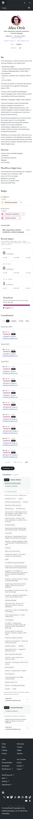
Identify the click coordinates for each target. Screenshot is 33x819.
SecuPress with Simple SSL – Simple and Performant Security (16, 641)
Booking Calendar (10, 525)
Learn (4, 759)
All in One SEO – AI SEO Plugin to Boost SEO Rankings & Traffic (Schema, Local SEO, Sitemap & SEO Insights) (16, 513)
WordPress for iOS (10, 498)
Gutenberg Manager (10, 600)
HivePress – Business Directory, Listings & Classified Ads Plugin (16, 579)
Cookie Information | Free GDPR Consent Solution (14, 678)
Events (19, 762)
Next (26, 462)
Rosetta (25, 502)
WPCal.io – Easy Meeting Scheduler (15, 685)
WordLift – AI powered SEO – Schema (15, 670)
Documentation (7, 762)
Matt (4, 778)
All (7, 321)
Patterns (20, 753)
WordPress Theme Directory (13, 505)
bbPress (5, 781)
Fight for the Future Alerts (12, 551)
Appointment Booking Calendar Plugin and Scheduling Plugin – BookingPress (15, 529)
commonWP (8, 533)
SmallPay (21, 646)
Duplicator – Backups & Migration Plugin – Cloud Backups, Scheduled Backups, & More (16, 543)
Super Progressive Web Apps (13, 654)
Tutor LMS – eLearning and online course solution (16, 663)
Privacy (4, 753)
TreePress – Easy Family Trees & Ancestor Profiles (14, 658)
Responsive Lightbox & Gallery (13, 637)
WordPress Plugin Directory (13, 502)
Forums (21, 321)
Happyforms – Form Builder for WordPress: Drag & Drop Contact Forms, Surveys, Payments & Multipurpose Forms (16, 573)
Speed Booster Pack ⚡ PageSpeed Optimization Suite (15, 650)
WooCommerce (9, 667)
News (4, 747)
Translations (7, 468)
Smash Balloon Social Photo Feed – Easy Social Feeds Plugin (16, 591)
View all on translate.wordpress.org (12, 699)
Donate (20, 766)
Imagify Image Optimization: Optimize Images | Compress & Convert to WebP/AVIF (15, 585)
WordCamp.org (9, 508)
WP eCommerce (9, 674)
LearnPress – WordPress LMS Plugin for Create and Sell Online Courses (16, 596)
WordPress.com (8, 775)
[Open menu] (30, 2)
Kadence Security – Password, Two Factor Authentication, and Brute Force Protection (16, 520)
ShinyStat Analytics (10, 646)
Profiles (4, 8)
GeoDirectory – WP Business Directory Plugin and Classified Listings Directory (16, 566)
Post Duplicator (9, 620)
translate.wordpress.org (10, 338)
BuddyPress (7, 785)
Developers (5, 766)
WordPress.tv (7, 769)
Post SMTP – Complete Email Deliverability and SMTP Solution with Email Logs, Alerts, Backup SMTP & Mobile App (15, 625)
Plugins (19, 750)
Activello (7, 689)
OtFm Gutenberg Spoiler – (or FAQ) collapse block (15, 615)
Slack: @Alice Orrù (23, 40)
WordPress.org (20, 508)
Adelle (14, 689)
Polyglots (13, 321)
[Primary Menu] (29, 7)
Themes (19, 747)
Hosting (4, 750)
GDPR (6, 559)
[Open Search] (24, 2)
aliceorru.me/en (9, 40)
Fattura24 (8, 548)
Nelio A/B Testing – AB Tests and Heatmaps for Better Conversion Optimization (14, 605)
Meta (27, 321)
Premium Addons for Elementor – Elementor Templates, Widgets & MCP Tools (16, 633)
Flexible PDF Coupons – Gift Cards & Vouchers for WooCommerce (15, 555)
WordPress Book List (11, 682)
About (4, 744)
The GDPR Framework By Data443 (14, 562)
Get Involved (21, 759)
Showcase (20, 744)
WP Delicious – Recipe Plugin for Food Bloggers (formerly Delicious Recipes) (15, 537)
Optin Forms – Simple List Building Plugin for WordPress (16, 610)
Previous (7, 462)
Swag (19, 769)
